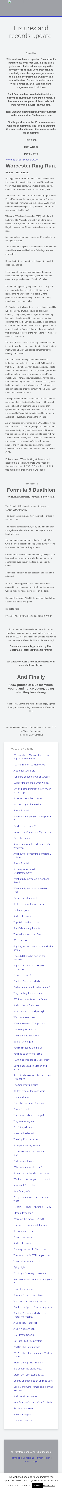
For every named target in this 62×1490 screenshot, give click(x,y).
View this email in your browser (21, 159)
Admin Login (31, 1461)
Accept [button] (37, 1485)
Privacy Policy (43, 1457)
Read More (49, 1485)
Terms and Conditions (22, 1457)
